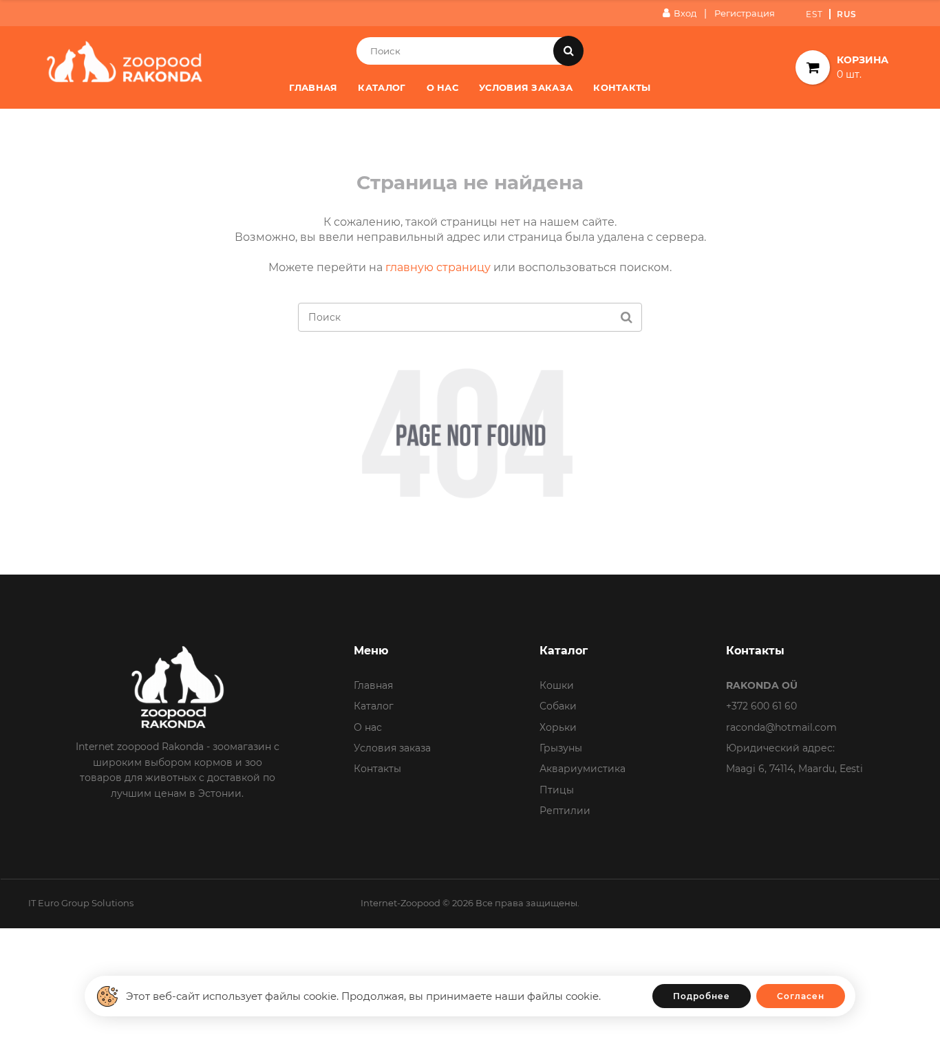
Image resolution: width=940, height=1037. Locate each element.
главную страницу (438, 267)
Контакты (621, 87)
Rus (847, 14)
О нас (443, 87)
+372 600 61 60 (761, 706)
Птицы (557, 790)
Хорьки (558, 727)
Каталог (381, 87)
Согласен (800, 996)
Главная (313, 87)
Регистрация (744, 13)
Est (814, 14)
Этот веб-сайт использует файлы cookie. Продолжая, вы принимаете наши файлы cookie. (363, 996)
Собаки (558, 706)
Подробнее (701, 996)
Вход (685, 13)
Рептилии (565, 810)
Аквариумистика (583, 768)
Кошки (557, 685)
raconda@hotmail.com (781, 727)
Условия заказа (526, 87)
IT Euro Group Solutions (80, 902)
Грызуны (561, 748)
